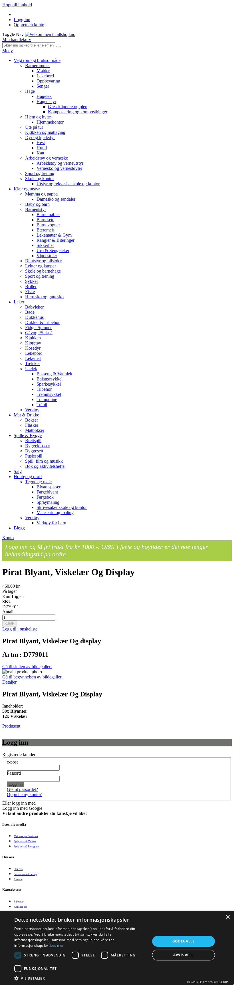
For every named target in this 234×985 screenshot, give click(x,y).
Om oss (18, 869)
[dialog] (117, 948)
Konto (8, 537)
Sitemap (18, 879)
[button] (80, 978)
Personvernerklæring (25, 874)
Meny (7, 50)
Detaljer (9, 682)
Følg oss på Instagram (26, 846)
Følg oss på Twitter (25, 841)
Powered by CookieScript (208, 982)
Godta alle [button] (183, 941)
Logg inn (22, 19)
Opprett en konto (29, 24)
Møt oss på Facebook (26, 836)
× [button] (227, 917)
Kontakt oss (20, 906)
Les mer (57, 945)
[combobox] (28, 45)
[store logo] (50, 34)
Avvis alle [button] (183, 954)
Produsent (11, 726)
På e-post (19, 901)
